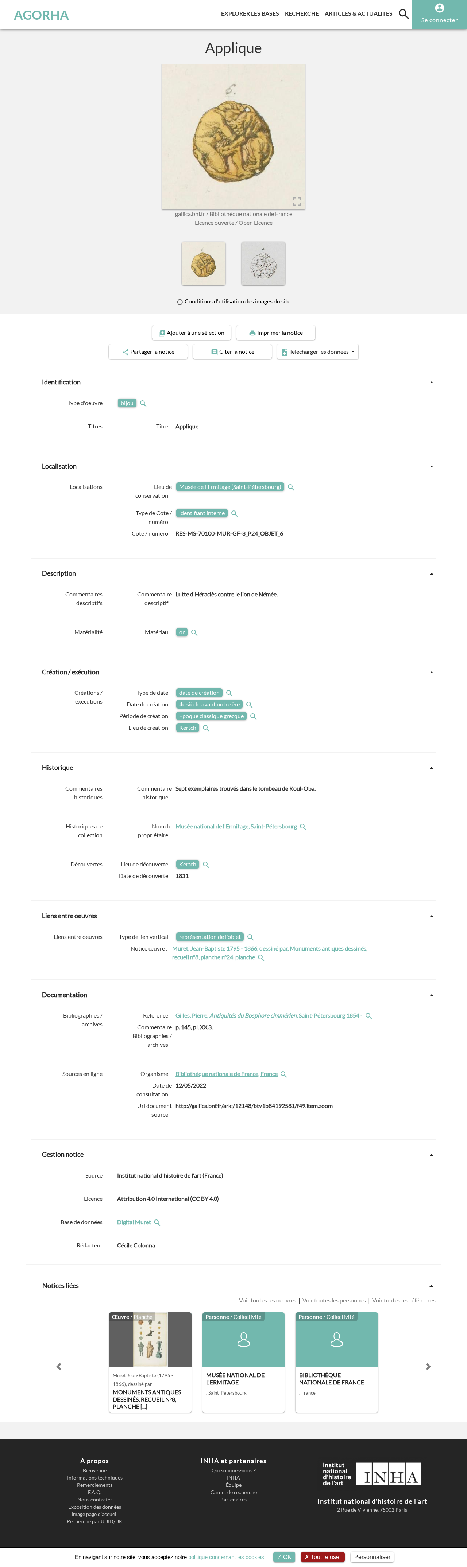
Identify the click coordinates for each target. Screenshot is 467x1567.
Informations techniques (95, 1478)
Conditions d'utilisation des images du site (237, 301)
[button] (58, 1366)
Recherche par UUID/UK (95, 1521)
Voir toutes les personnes (334, 1300)
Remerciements (94, 1485)
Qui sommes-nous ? (234, 1470)
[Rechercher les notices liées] (304, 826)
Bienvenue (95, 1470)
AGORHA (41, 14)
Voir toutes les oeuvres (268, 1300)
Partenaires (233, 1499)
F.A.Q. (94, 1492)
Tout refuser (325, 1557)
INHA (233, 1478)
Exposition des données (94, 1507)
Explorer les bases (251, 13)
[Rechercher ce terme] (144, 402)
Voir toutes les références (403, 1300)
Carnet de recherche (234, 1492)
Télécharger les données (319, 351)
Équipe (234, 1485)
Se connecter (439, 19)
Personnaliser (372, 1557)
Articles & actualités (360, 13)
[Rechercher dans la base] (158, 1221)
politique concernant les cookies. (227, 1557)
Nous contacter (94, 1499)
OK (287, 1557)
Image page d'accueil (95, 1514)
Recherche (303, 13)
